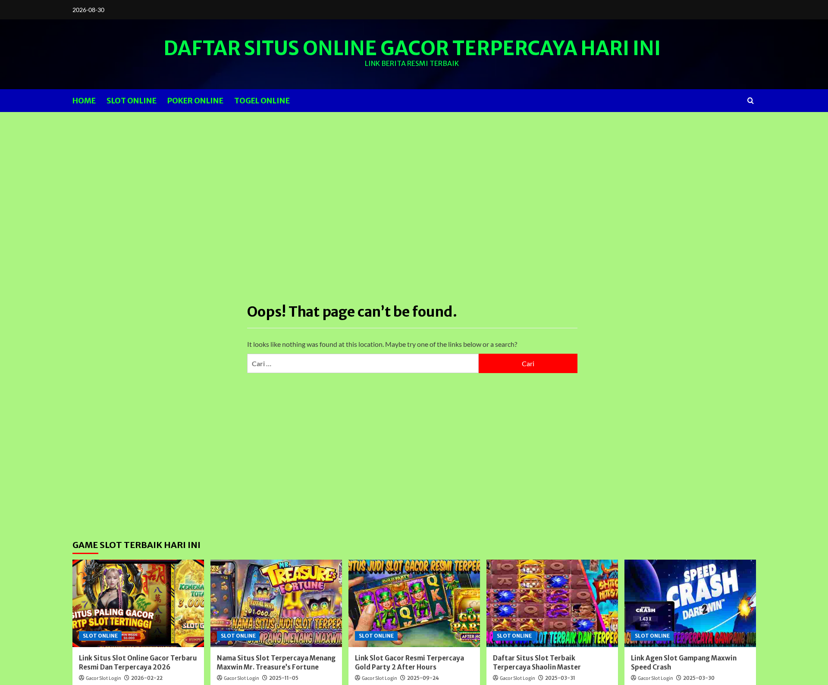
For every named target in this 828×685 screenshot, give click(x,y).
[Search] (750, 100)
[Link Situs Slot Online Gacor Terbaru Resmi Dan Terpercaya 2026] (138, 603)
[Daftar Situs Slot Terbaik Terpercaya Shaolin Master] (552, 603)
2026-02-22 (147, 678)
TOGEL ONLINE (262, 101)
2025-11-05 (283, 678)
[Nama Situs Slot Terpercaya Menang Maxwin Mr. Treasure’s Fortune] (276, 603)
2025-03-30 (699, 678)
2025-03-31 (560, 678)
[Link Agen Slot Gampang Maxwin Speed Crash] (690, 603)
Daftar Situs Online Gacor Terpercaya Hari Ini (412, 48)
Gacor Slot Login (103, 678)
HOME (84, 101)
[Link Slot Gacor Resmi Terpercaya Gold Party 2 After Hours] (414, 603)
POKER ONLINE (195, 101)
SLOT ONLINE (132, 101)
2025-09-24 (423, 678)
